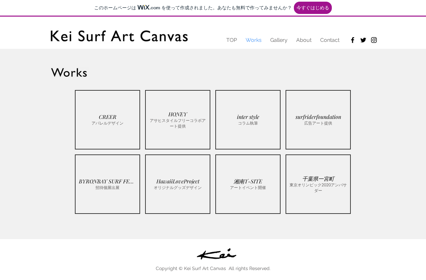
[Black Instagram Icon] (374, 40)
